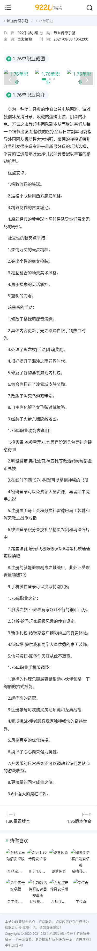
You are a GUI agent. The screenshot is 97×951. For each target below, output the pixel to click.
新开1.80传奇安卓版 (45, 871)
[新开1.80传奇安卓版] (37, 858)
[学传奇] (81, 888)
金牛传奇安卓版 (20, 901)
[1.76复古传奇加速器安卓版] (38, 888)
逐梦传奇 (58, 871)
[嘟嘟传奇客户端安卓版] (81, 858)
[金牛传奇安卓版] (16, 888)
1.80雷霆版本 (17, 821)
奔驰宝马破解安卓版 (23, 871)
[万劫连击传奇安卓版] (59, 888)
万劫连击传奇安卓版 (67, 901)
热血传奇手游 (17, 20)
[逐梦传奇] (59, 858)
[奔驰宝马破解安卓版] (16, 858)
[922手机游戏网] (48, 12)
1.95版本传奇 (79, 821)
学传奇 (81, 901)
